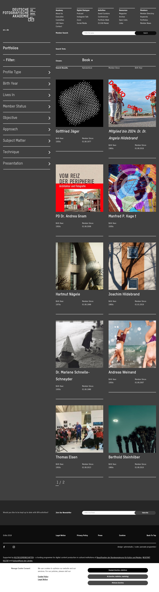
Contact (59, 26)
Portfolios (144, 20)
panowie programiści (148, 547)
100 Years (59, 23)
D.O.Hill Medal (103, 23)
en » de (6, 30)
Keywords (144, 17)
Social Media (82, 23)
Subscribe (145, 513)
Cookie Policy (43, 577)
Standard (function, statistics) (118, 570)
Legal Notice (43, 579)
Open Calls (123, 20)
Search (145, 33)
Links (121, 23)
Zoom (79, 20)
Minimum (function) (118, 583)
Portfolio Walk (103, 20)
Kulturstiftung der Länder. (23, 561)
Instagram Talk (82, 17)
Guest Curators (104, 14)
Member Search (62, 33)
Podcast (80, 14)
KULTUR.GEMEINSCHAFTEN (24, 557)
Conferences (103, 17)
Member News (145, 23)
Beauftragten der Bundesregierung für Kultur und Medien (119, 557)
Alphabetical (87, 68)
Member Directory (147, 14)
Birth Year (138, 68)
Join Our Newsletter (63, 513)
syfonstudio (128, 547)
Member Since (114, 68)
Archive (122, 17)
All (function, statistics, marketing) (117, 576)
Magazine (123, 14)
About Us (59, 14)
